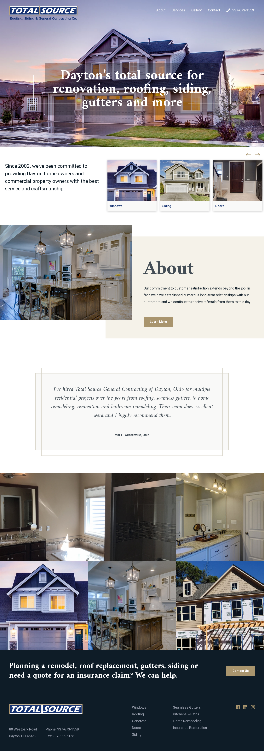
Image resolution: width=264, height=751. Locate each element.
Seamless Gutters (187, 707)
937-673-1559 (243, 10)
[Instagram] (253, 707)
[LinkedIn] (245, 707)
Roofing (138, 714)
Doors (136, 728)
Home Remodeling (187, 721)
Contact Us (240, 671)
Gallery (196, 10)
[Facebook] (238, 707)
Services (178, 10)
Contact (214, 10)
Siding (136, 734)
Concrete (139, 721)
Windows (139, 707)
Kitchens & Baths (186, 714)
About (160, 10)
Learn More (158, 322)
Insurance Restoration (190, 728)
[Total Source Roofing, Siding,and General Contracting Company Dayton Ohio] (43, 13)
